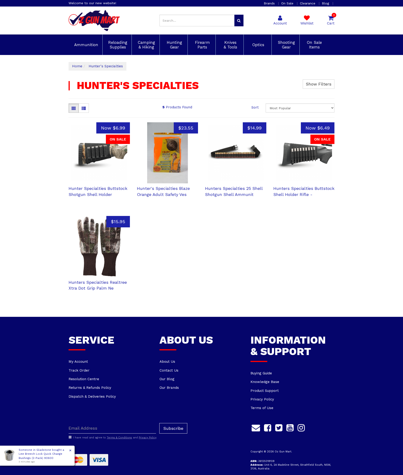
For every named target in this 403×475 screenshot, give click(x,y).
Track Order (79, 370)
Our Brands (169, 388)
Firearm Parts (202, 44)
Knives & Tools (229, 44)
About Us (167, 361)
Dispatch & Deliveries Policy (92, 396)
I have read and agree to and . (115, 437)
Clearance (308, 3)
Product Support (264, 391)
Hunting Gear (173, 44)
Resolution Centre (84, 379)
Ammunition (85, 44)
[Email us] (256, 427)
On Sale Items (314, 44)
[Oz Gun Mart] (94, 20)
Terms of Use (261, 408)
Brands (270, 3)
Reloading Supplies (117, 44)
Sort (255, 107)
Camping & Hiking (145, 44)
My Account (78, 361)
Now (113, 128)
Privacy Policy (262, 399)
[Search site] (238, 20)
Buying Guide (261, 373)
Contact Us (169, 370)
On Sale (288, 3)
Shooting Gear (285, 44)
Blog (326, 3)
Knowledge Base (264, 382)
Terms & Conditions (119, 437)
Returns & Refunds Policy (90, 388)
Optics (257, 44)
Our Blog (167, 379)
